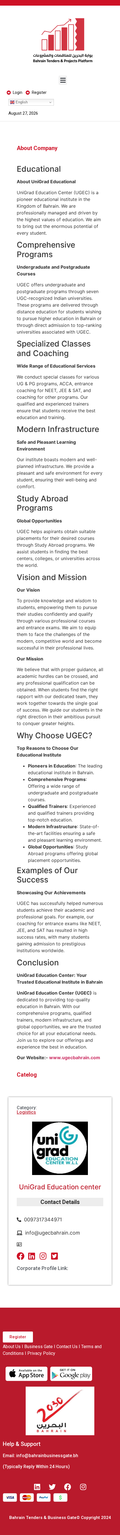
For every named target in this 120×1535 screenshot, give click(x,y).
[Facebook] (68, 1487)
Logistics (26, 1112)
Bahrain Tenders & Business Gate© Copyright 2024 (60, 1517)
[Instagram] (83, 1487)
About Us (12, 1346)
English (21, 102)
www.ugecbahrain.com (74, 1057)
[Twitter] (52, 1487)
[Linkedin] (37, 1487)
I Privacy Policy (40, 1353)
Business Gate (38, 1346)
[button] (63, 80)
